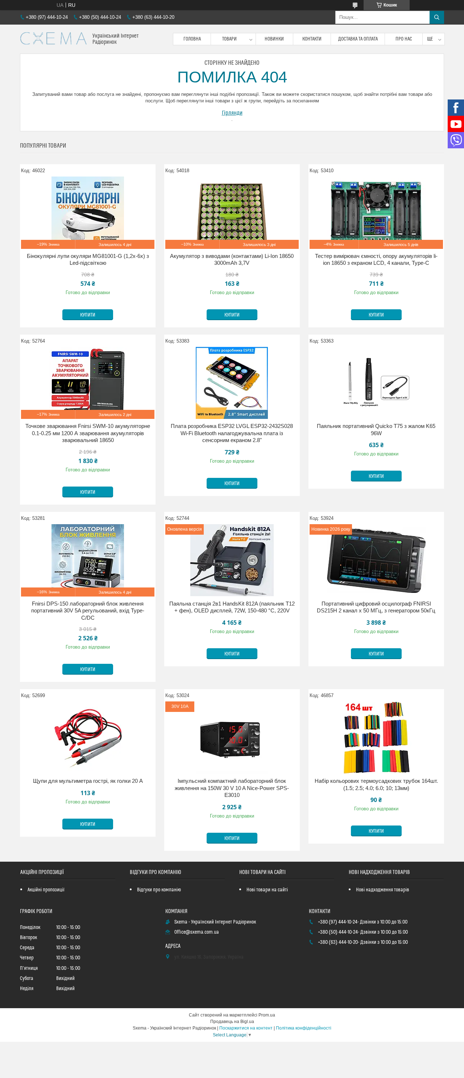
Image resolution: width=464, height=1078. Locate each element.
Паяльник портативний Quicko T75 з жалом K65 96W (376, 429)
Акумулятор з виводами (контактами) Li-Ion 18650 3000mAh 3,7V (232, 259)
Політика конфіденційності (303, 1028)
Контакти (312, 39)
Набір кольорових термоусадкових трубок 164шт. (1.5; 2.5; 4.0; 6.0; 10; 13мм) (376, 784)
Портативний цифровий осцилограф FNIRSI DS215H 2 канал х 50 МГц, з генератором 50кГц (376, 607)
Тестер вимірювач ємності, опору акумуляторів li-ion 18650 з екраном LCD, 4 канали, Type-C (376, 259)
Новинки (274, 39)
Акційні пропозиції (46, 890)
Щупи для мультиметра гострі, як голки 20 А (88, 781)
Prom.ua (266, 1015)
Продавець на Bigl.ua (232, 1021)
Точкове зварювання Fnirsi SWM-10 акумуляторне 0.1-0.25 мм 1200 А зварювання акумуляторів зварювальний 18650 (87, 433)
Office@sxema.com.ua (196, 932)
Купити (87, 315)
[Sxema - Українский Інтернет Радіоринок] (53, 39)
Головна (192, 39)
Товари (229, 39)
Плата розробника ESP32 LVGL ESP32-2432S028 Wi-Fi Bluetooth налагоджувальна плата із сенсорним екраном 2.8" (232, 433)
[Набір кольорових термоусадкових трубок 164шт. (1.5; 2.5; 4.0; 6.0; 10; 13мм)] (376, 737)
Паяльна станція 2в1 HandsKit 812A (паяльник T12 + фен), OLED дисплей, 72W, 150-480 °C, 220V (232, 607)
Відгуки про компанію (159, 890)
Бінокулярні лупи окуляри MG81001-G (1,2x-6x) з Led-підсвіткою (88, 259)
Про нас (403, 39)
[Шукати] (437, 17)
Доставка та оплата (358, 39)
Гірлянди (232, 113)
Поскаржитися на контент (246, 1028)
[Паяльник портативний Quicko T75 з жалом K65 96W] (376, 383)
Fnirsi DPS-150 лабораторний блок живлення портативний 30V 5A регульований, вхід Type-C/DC (87, 610)
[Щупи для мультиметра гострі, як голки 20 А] (87, 737)
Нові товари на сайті (267, 890)
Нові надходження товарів (382, 890)
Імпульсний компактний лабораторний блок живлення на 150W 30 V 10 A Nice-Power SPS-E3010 (232, 788)
